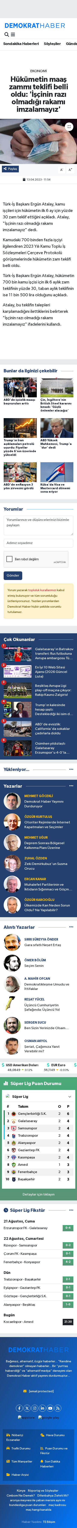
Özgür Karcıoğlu (39, 900)
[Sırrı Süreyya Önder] (12, 942)
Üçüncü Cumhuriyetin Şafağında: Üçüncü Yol (42, 1007)
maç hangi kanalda (38, 1509)
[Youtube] (50, 1408)
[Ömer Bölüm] (12, 963)
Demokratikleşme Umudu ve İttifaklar (46, 987)
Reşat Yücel (34, 999)
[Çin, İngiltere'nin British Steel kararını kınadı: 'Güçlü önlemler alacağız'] (57, 387)
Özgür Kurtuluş (38, 816)
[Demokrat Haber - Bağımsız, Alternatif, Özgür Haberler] (35, 25)
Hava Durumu (55, 1435)
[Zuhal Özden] (12, 863)
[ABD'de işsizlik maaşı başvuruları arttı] (20, 387)
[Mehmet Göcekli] (12, 801)
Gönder (13, 575)
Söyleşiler (52, 44)
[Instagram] (34, 1408)
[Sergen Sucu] (12, 1025)
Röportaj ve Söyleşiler (43, 1490)
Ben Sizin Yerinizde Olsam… (46, 1028)
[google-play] (48, 1418)
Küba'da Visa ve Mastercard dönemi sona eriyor (55, 488)
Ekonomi (38, 71)
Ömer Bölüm (35, 960)
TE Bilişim (49, 1522)
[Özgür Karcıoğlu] (12, 905)
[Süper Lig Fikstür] (71, 1210)
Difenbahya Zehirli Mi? (53, 1495)
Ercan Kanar (35, 879)
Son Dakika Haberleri (50, 1464)
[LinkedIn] (42, 1408)
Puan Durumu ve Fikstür (54, 1451)
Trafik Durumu (20, 1448)
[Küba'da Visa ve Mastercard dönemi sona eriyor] (57, 472)
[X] (27, 1408)
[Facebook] (19, 1408)
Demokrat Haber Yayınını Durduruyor (44, 804)
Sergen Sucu (35, 1022)
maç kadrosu (57, 1505)
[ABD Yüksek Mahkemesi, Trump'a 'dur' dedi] (57, 428)
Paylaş (12, 168)
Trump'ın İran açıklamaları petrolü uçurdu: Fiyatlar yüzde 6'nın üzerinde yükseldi (20, 447)
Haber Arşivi (20, 1474)
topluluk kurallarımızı (42, 590)
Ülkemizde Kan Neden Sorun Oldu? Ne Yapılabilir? (47, 908)
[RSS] (57, 1408)
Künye (21, 1490)
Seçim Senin (34, 966)
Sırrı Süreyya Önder (41, 939)
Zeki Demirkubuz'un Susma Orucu (45, 866)
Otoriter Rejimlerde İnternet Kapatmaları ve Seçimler (47, 825)
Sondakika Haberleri (21, 44)
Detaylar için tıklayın (39, 1194)
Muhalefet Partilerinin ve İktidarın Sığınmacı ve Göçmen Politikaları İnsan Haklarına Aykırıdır (48, 887)
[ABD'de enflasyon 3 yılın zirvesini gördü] (20, 472)
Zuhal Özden (35, 858)
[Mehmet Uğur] (12, 842)
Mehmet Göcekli (38, 796)
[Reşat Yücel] (12, 1004)
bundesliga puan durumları (27, 1505)
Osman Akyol (35, 1041)
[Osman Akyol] (12, 1046)
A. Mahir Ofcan (37, 978)
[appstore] (26, 1418)
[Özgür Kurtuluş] (12, 822)
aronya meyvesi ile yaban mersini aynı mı (37, 1500)
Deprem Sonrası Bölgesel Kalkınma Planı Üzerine (44, 845)
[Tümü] (71, 769)
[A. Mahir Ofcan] (12, 984)
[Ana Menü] (13, 35)
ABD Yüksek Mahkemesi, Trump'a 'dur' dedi (56, 444)
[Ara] (6, 35)
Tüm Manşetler (21, 1461)
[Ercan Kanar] (12, 884)
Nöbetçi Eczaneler (14, 1438)
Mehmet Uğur (36, 837)
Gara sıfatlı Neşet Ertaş (42, 945)
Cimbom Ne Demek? (21, 1495)
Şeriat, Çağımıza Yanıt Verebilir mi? (42, 1049)
